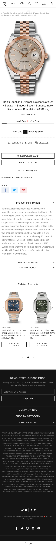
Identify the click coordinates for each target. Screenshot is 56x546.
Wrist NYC (13, 4)
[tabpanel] (14, 322)
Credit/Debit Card (28, 156)
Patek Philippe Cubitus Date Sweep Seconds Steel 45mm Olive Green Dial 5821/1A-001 (42, 334)
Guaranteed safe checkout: (17, 177)
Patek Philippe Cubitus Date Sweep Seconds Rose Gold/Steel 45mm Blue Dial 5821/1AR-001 (13, 334)
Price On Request (14, 344)
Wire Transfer (28, 163)
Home (28, 11)
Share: (5, 185)
